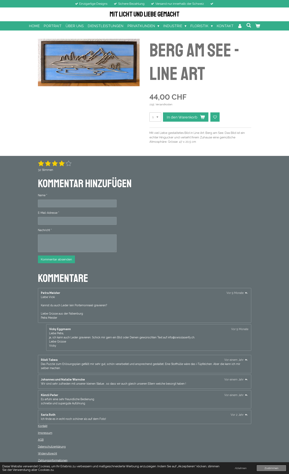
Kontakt (42, 426)
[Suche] (248, 25)
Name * (42, 195)
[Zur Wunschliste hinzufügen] (215, 117)
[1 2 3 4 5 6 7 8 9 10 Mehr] (155, 117)
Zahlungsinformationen (52, 460)
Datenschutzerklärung (52, 446)
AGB (41, 439)
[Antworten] (246, 292)
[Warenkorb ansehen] (257, 26)
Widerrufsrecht (47, 453)
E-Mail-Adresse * (48, 212)
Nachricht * (45, 230)
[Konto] (240, 26)
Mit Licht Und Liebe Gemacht (144, 14)
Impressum (45, 432)
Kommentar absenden (56, 259)
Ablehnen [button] (241, 468)
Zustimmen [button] (271, 468)
